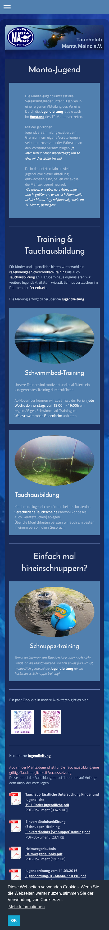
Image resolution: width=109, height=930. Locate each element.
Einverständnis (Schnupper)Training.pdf (57, 832)
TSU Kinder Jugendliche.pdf (47, 805)
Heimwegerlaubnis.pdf (43, 854)
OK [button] (14, 920)
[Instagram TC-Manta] (51, 722)
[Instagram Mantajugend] (22, 722)
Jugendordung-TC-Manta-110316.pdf (55, 876)
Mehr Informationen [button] (26, 907)
